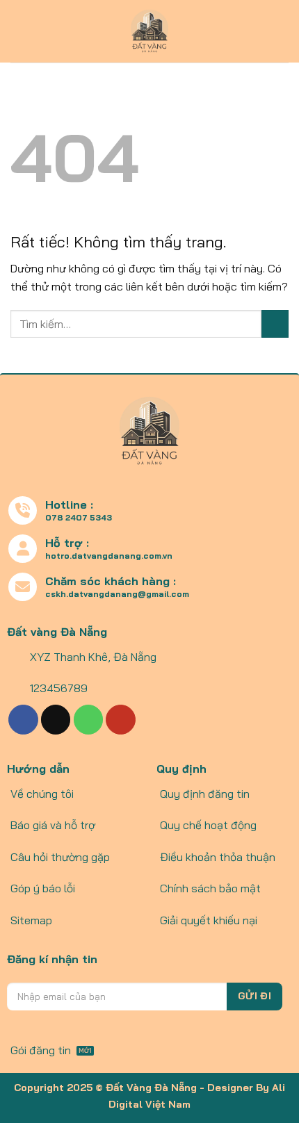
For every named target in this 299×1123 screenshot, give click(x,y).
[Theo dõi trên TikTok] (56, 720)
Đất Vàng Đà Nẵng (151, 1087)
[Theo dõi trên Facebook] (23, 720)
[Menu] (18, 31)
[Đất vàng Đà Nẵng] (150, 31)
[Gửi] (275, 323)
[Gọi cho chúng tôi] (89, 720)
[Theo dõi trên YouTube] (121, 720)
